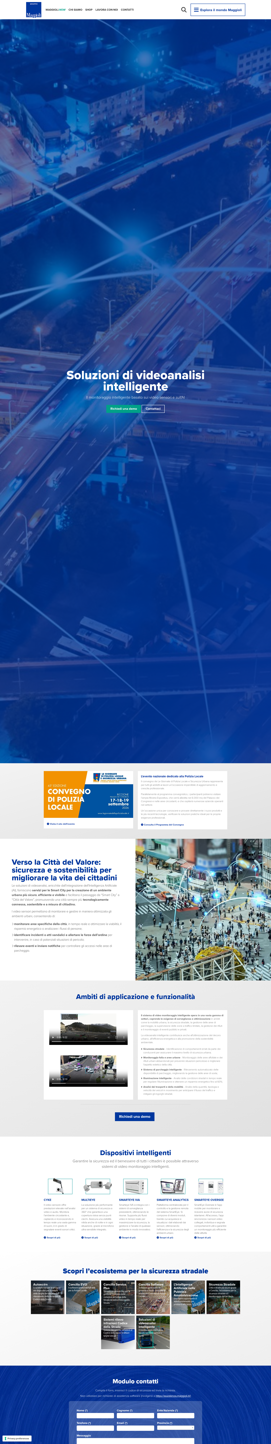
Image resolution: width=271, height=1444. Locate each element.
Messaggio (84, 1435)
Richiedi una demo (123, 409)
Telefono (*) (84, 1423)
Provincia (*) (164, 1423)
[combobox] (175, 1428)
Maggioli (56, 9)
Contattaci (153, 409)
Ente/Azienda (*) (167, 1410)
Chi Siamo (75, 9)
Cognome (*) (124, 1410)
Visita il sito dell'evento (62, 824)
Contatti (127, 9)
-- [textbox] (159, 1427)
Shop (89, 9)
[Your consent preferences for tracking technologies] (17, 1438)
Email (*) (122, 1423)
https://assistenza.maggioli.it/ (173, 1396)
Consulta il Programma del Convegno (164, 824)
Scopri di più (53, 1237)
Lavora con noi (107, 9)
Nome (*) (82, 1410)
